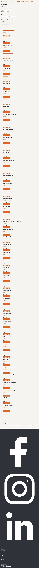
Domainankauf (22, 1)
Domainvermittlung (26, 1)
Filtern (2, 21)
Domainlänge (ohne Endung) (5, 11)
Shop (19, 1)
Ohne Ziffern (10, 19)
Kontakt (32, 1)
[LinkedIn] (19, 544)
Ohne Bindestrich (4, 19)
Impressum (2, 559)
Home (18, 1)
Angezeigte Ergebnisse (4, 26)
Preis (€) (2, 14)
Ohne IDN (13, 19)
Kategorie (2, 10)
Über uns (2, 555)
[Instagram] (19, 507)
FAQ (30, 1)
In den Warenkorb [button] (6, 35)
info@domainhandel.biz (3, 564)
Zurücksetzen (5, 21)
